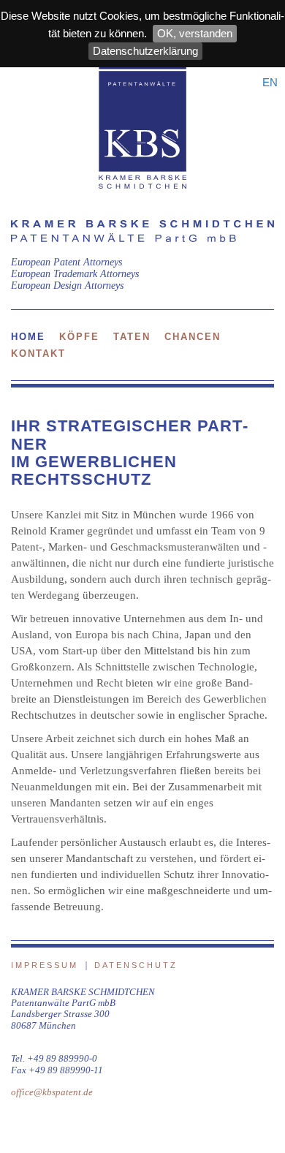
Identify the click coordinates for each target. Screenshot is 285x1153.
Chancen (192, 336)
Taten (132, 336)
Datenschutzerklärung (145, 51)
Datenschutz (136, 965)
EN (270, 82)
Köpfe (79, 336)
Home (28, 336)
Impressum (44, 965)
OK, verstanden (194, 33)
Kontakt (38, 353)
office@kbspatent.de (52, 1091)
